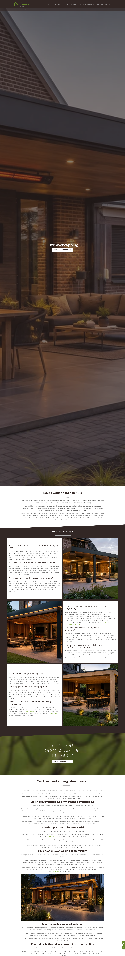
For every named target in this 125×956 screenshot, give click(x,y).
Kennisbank (91, 4)
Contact (108, 4)
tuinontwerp (52, 713)
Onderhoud (66, 4)
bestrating (30, 711)
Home (15, 9)
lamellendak (55, 871)
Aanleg (57, 4)
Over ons (83, 4)
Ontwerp (51, 4)
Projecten (74, 4)
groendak (50, 836)
